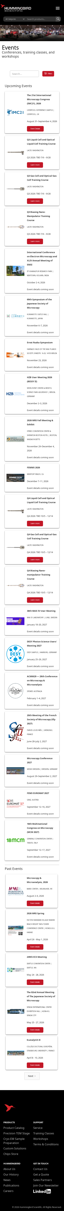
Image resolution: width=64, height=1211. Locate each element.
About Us (9, 1169)
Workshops (40, 1139)
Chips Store (10, 1154)
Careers (8, 1191)
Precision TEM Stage (16, 1133)
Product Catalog (13, 1128)
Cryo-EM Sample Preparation (14, 1141)
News (7, 1180)
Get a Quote (41, 1174)
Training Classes (43, 1133)
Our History (11, 1174)
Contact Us (40, 1169)
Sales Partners (42, 1180)
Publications (11, 1185)
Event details (35, 903)
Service (37, 1128)
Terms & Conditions (46, 1144)
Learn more (35, 165)
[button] (57, 8)
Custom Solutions (14, 1148)
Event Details (35, 129)
